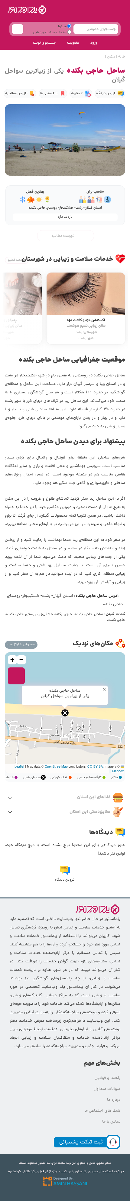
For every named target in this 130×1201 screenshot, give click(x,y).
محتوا (62, 26)
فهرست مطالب (63, 236)
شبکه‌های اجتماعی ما (102, 1111)
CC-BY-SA (95, 766)
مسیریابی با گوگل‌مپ (21, 644)
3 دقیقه (77, 93)
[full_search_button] (17, 29)
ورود (93, 43)
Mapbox (118, 771)
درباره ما (113, 1100)
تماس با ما (111, 1122)
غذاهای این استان (94, 797)
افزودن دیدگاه (106, 93)
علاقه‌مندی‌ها (49, 93)
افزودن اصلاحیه (16, 93)
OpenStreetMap (56, 766)
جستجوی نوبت (44, 43)
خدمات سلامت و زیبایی (50, 32)
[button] (65, 712)
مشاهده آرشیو (17, 260)
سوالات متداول (107, 1089)
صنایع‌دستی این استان (90, 812)
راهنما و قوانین (107, 1078)
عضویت (73, 43)
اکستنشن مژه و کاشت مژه (86, 323)
